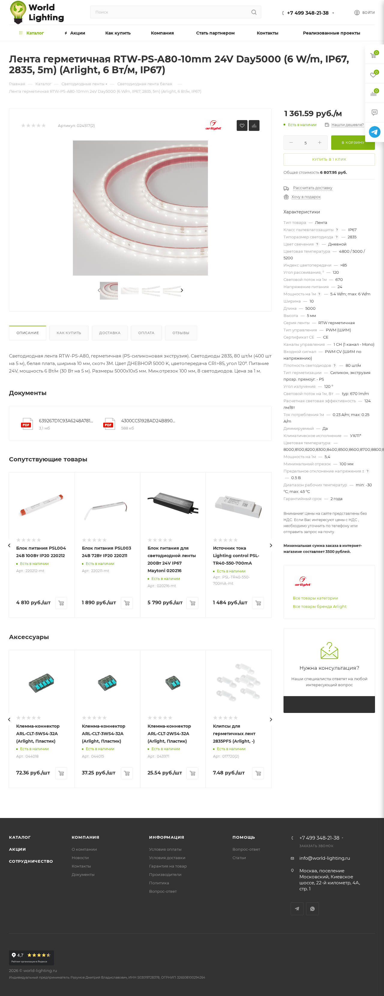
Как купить (69, 333)
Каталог (20, 837)
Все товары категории (315, 598)
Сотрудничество (31, 861)
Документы (83, 874)
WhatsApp (312, 908)
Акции (17, 849)
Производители (165, 874)
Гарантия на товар (168, 866)
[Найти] (254, 12)
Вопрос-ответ (163, 891)
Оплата (146, 333)
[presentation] (98, 291)
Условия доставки (167, 857)
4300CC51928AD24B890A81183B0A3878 (148, 421)
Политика (159, 882)
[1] (23, 125)
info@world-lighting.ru (324, 858)
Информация (166, 837)
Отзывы (181, 333)
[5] (43, 125)
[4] (38, 125)
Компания (86, 837)
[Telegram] (374, 132)
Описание (27, 333)
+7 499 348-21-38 (308, 13)
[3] (33, 125)
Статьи (239, 857)
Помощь (243, 837)
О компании (84, 849)
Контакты (81, 866)
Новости (80, 857)
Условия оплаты (165, 849)
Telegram (297, 908)
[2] (28, 125)
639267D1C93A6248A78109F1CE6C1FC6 (66, 421)
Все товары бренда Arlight (319, 606)
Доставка (109, 333)
